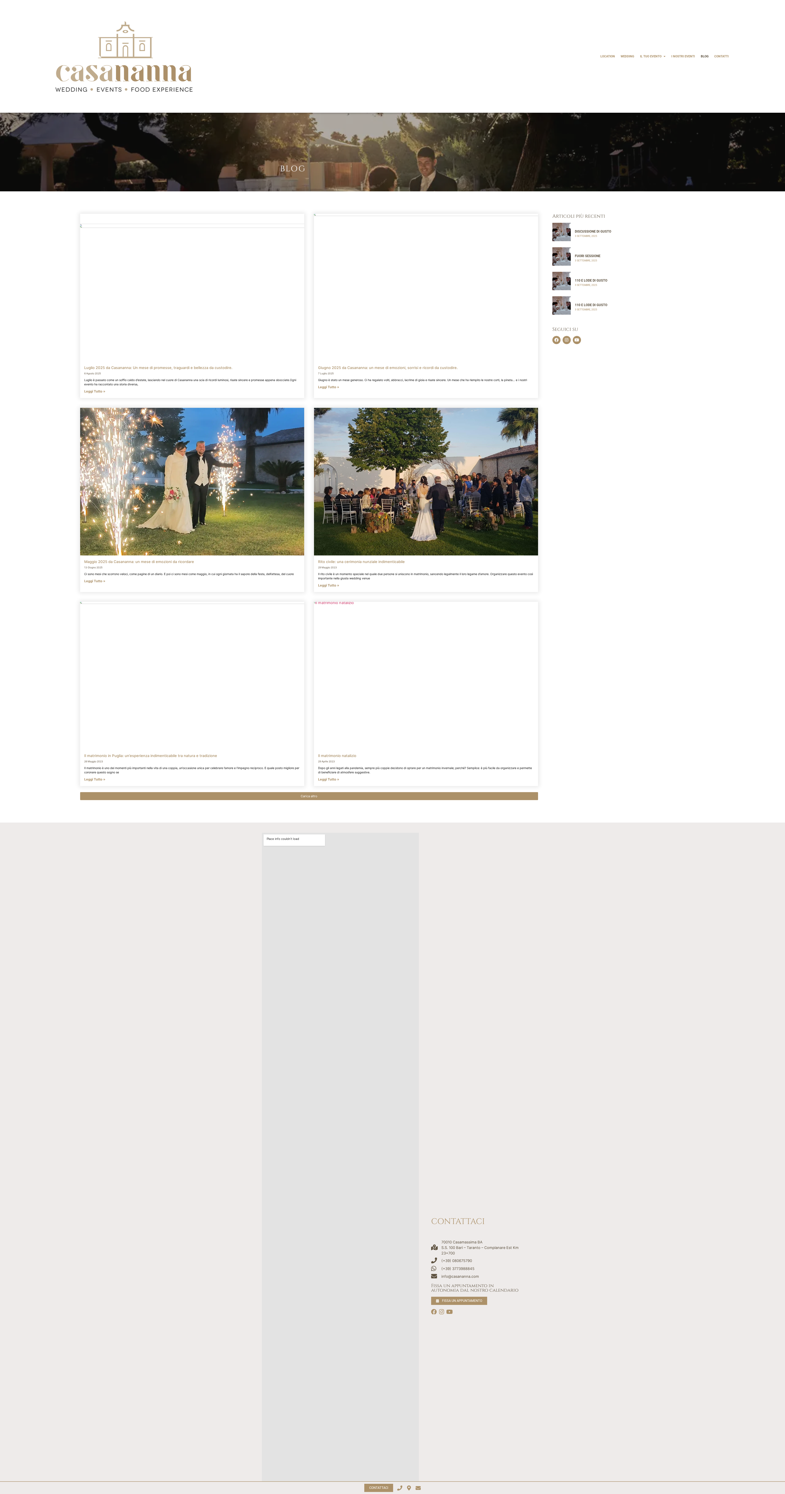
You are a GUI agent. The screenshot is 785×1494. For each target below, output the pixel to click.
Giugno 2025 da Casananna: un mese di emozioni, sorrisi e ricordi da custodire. (388, 368)
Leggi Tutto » (94, 391)
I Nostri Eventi (683, 56)
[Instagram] (567, 340)
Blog (705, 56)
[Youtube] (577, 340)
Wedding (627, 56)
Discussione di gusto (593, 231)
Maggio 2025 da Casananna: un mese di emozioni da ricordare (139, 562)
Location (607, 56)
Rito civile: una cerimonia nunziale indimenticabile (361, 562)
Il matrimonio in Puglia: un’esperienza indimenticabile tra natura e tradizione (150, 756)
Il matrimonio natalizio (337, 756)
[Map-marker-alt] (409, 1488)
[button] (309, 796)
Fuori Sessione (587, 256)
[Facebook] (556, 340)
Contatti (721, 56)
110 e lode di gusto (591, 280)
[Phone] (399, 1488)
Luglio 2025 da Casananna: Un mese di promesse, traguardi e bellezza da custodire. (158, 368)
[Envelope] (418, 1488)
